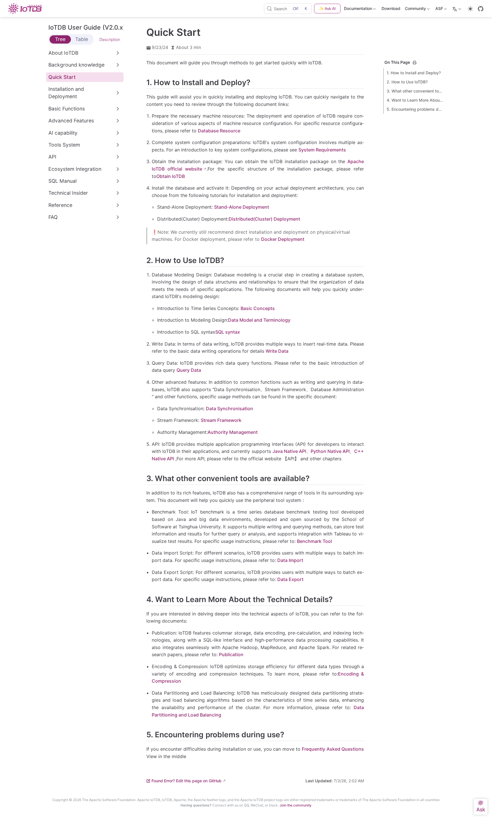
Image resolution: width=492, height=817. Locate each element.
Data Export (290, 579)
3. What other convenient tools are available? (415, 91)
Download (391, 8)
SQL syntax (227, 332)
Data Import (290, 560)
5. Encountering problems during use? (415, 109)
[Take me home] (26, 8)
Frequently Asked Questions (333, 749)
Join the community (295, 805)
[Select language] (457, 8)
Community (415, 9)
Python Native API (330, 451)
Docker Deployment (282, 239)
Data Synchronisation (229, 408)
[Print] (414, 62)
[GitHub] (480, 8)
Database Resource (219, 131)
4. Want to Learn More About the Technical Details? (415, 100)
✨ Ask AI (327, 8)
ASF (438, 9)
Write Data (277, 351)
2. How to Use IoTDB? (407, 81)
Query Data (189, 370)
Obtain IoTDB (170, 176)
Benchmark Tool (314, 541)
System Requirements (322, 150)
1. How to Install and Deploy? (414, 72)
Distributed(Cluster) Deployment (264, 219)
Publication (231, 654)
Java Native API (289, 451)
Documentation (358, 9)
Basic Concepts (258, 308)
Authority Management (233, 432)
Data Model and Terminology (259, 320)
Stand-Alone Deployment (241, 207)
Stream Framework (221, 420)
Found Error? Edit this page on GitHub (186, 780)
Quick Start (62, 77)
